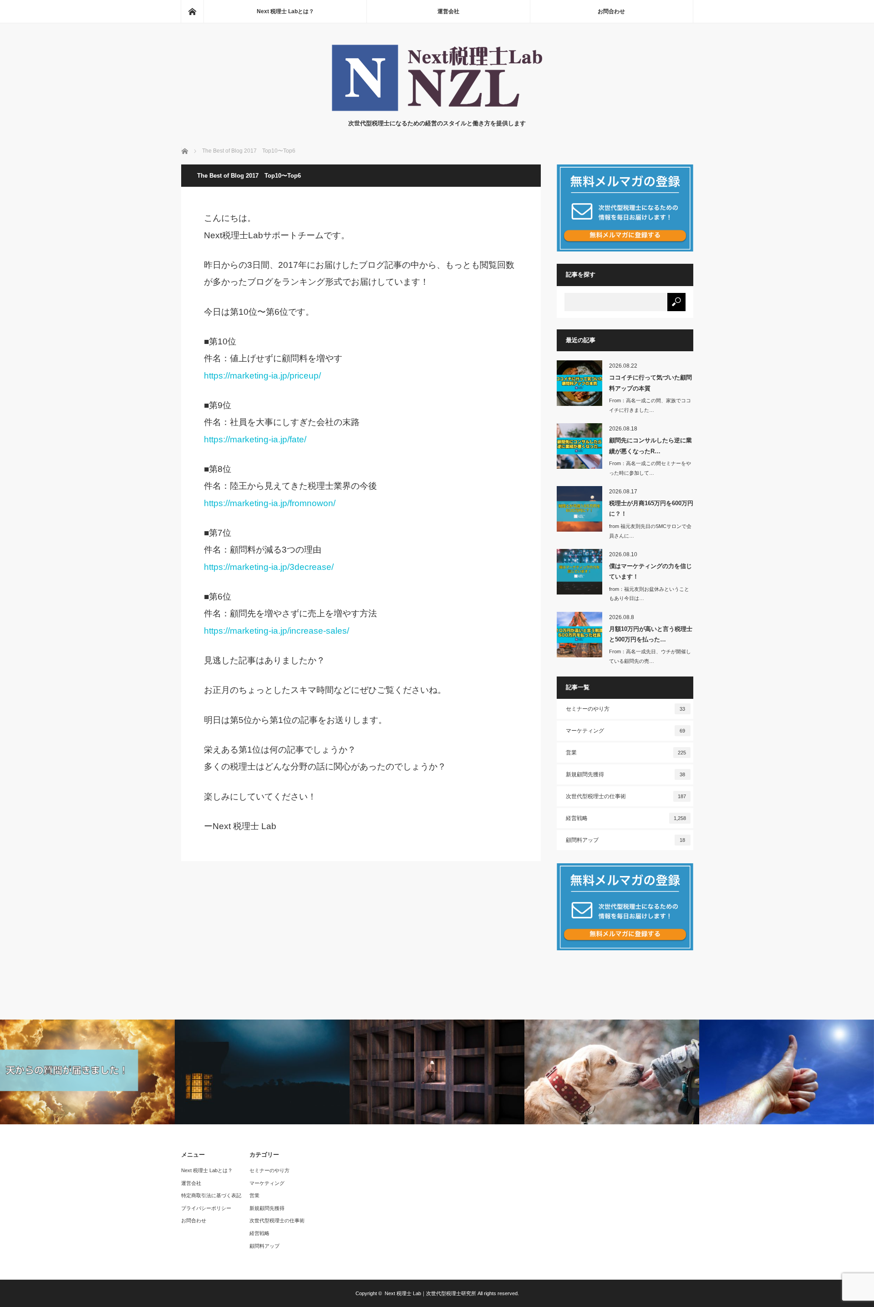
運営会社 (448, 11)
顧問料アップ (626, 840)
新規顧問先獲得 (626, 774)
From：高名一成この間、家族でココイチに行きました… (650, 405)
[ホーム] (192, 11)
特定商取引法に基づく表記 (211, 1195)
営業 (626, 752)
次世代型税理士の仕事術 (626, 796)
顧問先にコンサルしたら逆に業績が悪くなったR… (650, 445)
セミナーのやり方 (626, 709)
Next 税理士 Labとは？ (285, 11)
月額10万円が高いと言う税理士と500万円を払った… (650, 634)
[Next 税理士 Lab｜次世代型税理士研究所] (437, 109)
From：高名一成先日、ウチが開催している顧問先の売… (650, 656)
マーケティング (626, 731)
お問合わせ (611, 11)
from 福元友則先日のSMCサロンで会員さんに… (650, 530)
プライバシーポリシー (206, 1208)
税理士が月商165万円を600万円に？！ (651, 508)
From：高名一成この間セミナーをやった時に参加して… (650, 468)
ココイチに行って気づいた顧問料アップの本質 (650, 382)
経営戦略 (626, 818)
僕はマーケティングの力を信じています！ (650, 571)
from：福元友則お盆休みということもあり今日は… (649, 593)
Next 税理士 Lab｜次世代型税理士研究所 (430, 1293)
